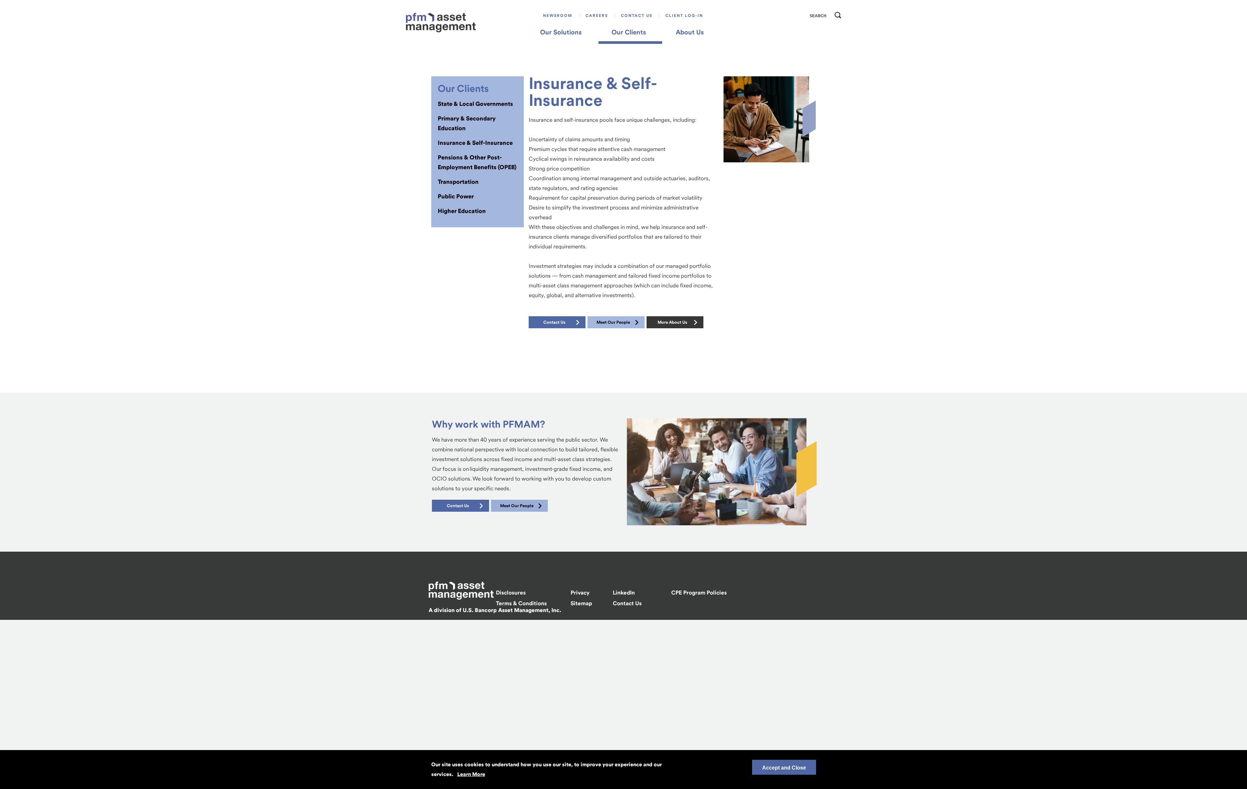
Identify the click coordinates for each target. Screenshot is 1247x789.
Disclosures (511, 592)
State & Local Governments (475, 103)
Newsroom (558, 15)
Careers (597, 15)
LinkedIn (624, 592)
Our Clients (628, 32)
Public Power (456, 196)
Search (836, 14)
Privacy (580, 592)
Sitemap (581, 603)
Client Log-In (684, 15)
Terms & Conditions (521, 603)
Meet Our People (613, 322)
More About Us (672, 322)
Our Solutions (561, 32)
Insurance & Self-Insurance (475, 142)
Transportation (458, 181)
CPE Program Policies (699, 592)
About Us (690, 32)
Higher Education (462, 210)
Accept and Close (784, 767)
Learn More (471, 774)
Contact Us (636, 15)
